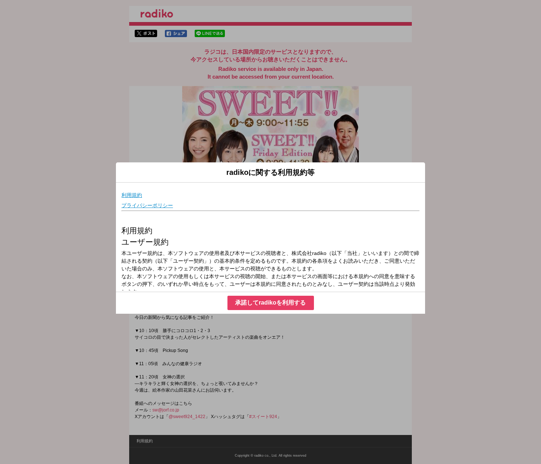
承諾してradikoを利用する (270, 302)
